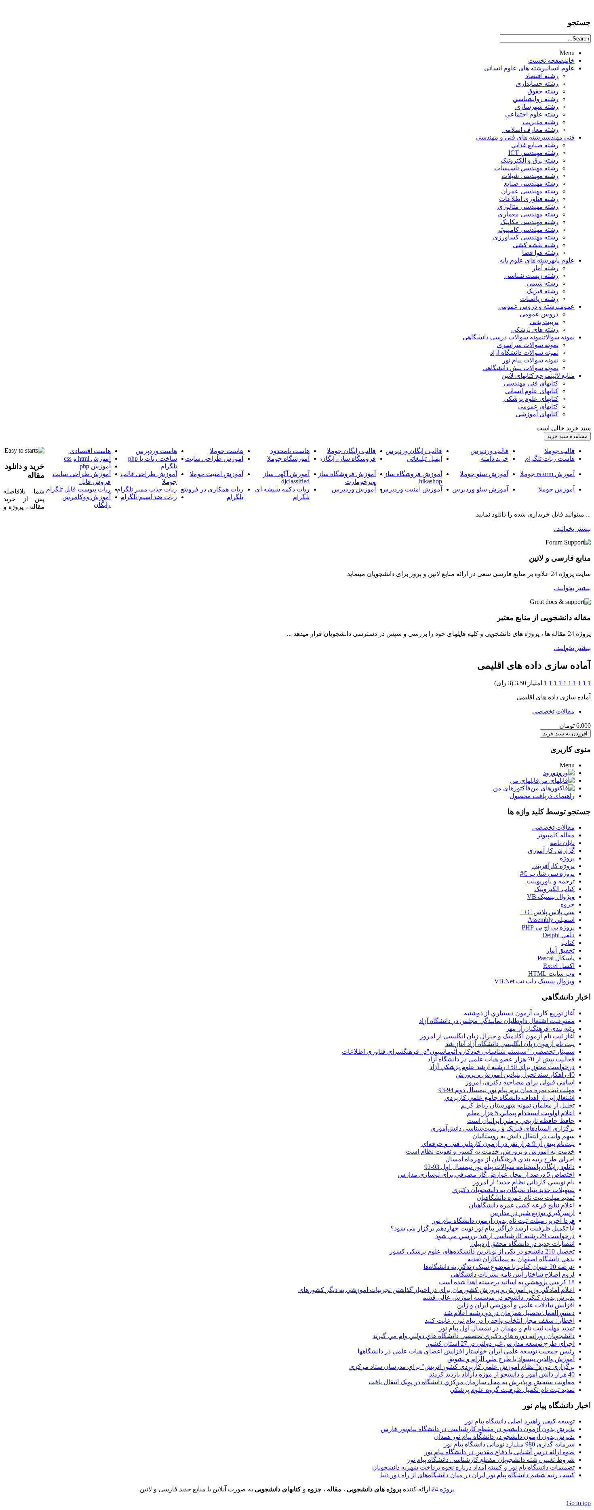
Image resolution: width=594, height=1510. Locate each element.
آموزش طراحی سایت (214, 458)
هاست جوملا (226, 450)
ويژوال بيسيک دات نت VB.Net (534, 981)
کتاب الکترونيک (554, 888)
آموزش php (95, 466)
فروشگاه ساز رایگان (348, 458)
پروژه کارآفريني (553, 865)
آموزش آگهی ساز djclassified (286, 477)
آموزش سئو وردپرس (480, 489)
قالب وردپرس (489, 450)
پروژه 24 (442, 1489)
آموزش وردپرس (354, 489)
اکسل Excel (559, 965)
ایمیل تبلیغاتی (424, 458)
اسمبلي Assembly (551, 919)
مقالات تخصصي (553, 711)
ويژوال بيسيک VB (551, 896)
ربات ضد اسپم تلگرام (148, 496)
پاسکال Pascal (556, 958)
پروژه (567, 858)
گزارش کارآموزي (551, 850)
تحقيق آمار (560, 950)
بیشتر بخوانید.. (572, 528)
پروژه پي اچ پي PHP (548, 927)
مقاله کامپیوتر (556, 835)
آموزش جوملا (556, 489)
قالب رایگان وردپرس (413, 450)
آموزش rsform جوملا (547, 473)
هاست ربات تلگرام (550, 458)
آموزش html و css (87, 458)
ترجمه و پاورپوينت (551, 881)
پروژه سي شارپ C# (547, 873)
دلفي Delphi (558, 935)
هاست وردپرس (156, 450)
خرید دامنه (494, 458)
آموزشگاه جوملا (288, 458)
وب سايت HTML (551, 973)
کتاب (568, 942)
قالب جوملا (559, 450)
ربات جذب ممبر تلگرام (146, 489)
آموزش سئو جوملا (484, 473)
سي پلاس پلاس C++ (547, 912)
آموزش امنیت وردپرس (411, 489)
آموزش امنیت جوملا (216, 473)
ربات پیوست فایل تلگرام (78, 489)
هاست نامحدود (290, 450)
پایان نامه (562, 842)
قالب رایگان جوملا (351, 450)
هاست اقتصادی (90, 450)
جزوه (567, 904)
